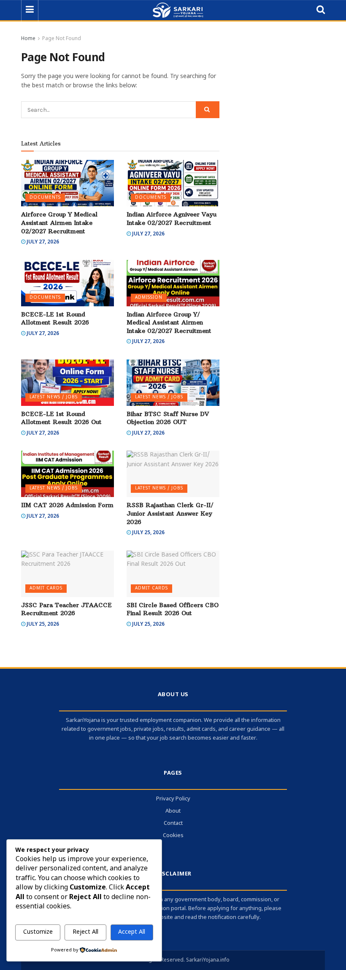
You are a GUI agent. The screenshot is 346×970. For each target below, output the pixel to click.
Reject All (85, 932)
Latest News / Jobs (54, 397)
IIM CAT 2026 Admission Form (67, 505)
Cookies (173, 835)
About (173, 811)
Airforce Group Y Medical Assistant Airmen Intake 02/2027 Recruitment (59, 223)
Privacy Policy (173, 798)
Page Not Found (61, 38)
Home (28, 38)
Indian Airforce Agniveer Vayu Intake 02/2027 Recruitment (171, 219)
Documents (45, 197)
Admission (148, 297)
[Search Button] (207, 109)
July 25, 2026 (148, 533)
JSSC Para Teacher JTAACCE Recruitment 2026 (66, 609)
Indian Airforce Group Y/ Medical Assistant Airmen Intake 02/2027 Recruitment (169, 323)
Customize (38, 932)
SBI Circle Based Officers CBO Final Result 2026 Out (173, 609)
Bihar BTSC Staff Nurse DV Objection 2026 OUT (168, 418)
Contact (173, 823)
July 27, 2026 (42, 242)
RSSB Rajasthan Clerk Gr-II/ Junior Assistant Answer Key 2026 (170, 513)
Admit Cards (46, 588)
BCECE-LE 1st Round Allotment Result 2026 (55, 319)
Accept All (131, 932)
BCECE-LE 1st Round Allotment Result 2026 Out (61, 418)
